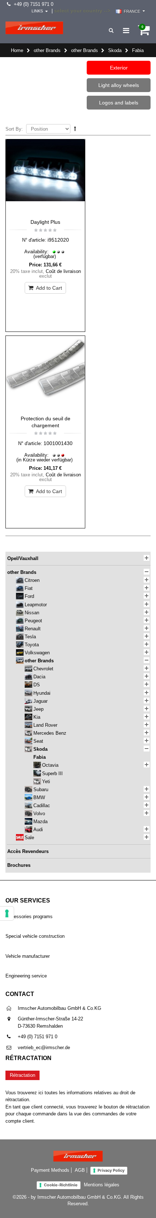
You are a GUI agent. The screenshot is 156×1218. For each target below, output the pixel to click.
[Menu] (126, 31)
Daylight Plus (45, 222)
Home (17, 50)
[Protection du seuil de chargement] (45, 374)
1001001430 (58, 443)
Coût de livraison (63, 271)
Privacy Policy (111, 1170)
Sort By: (14, 129)
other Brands (47, 50)
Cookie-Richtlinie (61, 1184)
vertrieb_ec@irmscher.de (44, 1047)
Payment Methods (50, 1170)
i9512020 (58, 240)
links (37, 11)
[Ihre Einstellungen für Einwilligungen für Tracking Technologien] (7, 913)
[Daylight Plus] (45, 177)
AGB (80, 1170)
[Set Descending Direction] (75, 128)
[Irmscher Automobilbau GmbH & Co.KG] (34, 27)
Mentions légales (101, 1184)
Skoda (115, 50)
